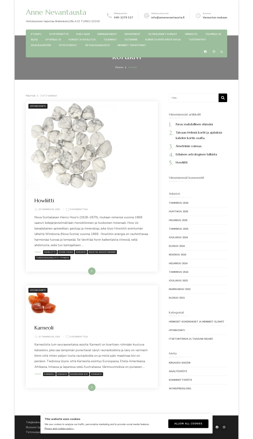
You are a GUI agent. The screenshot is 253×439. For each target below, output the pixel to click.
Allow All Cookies (188, 423)
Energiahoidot (107, 34)
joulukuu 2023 (178, 280)
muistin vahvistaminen (102, 252)
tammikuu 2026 (178, 203)
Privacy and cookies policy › (59, 428)
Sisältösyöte (178, 371)
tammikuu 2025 (178, 229)
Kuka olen (83, 34)
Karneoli (44, 328)
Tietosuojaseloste (97, 45)
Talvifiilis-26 (213, 34)
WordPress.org (180, 388)
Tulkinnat (110, 39)
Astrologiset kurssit (162, 34)
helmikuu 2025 (178, 220)
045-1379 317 (123, 17)
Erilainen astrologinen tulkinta (196, 154)
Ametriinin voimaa (188, 146)
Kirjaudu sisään (179, 362)
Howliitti (44, 200)
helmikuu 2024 (178, 263)
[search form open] (221, 52)
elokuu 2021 (177, 297)
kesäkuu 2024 (177, 254)
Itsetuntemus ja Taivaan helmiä (191, 339)
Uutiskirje (131, 39)
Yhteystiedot (68, 45)
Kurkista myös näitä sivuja (163, 39)
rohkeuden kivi (79, 374)
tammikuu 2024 (178, 272)
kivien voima (66, 252)
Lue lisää (87, 271)
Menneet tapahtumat (132, 45)
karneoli (49, 374)
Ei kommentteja (79, 209)
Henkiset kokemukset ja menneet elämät (196, 321)
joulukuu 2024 (178, 237)
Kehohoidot (132, 34)
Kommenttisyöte (180, 380)
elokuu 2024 (177, 246)
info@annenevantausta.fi (168, 17)
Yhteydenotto (59, 34)
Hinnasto (191, 34)
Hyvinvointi (38, 106)
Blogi (34, 39)
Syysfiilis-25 (53, 39)
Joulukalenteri (41, 45)
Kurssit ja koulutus (82, 39)
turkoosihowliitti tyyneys (52, 258)
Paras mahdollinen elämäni (194, 124)
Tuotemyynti (197, 39)
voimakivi (96, 374)
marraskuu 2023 (180, 289)
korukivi (81, 252)
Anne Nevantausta (56, 12)
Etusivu (36, 34)
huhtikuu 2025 (178, 211)
